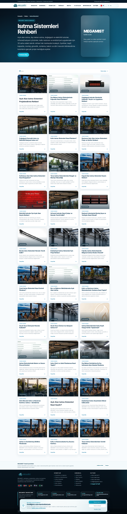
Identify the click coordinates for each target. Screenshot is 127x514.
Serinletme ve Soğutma (60, 475)
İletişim (95, 5)
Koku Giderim (58, 483)
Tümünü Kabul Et (97, 502)
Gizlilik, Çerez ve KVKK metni (39, 508)
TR (20, 485)
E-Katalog (77, 5)
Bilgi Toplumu (79, 477)
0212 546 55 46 (95, 477)
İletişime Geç (23, 54)
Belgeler (78, 479)
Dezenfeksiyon (58, 485)
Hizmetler (52, 5)
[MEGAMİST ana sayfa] (20, 5)
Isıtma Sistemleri (59, 479)
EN (26, 485)
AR (41, 485)
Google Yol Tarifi (95, 484)
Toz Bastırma (58, 481)
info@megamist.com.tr (96, 481)
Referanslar (87, 5)
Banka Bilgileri (79, 481)
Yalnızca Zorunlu (97, 505)
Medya (69, 5)
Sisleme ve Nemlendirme (61, 477)
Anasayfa (34, 5)
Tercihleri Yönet (97, 509)
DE (31, 485)
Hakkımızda (79, 475)
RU (36, 485)
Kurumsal (42, 5)
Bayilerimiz (78, 483)
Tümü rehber (103, 71)
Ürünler (61, 5)
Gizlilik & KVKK (100, 465)
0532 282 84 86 (95, 479)
